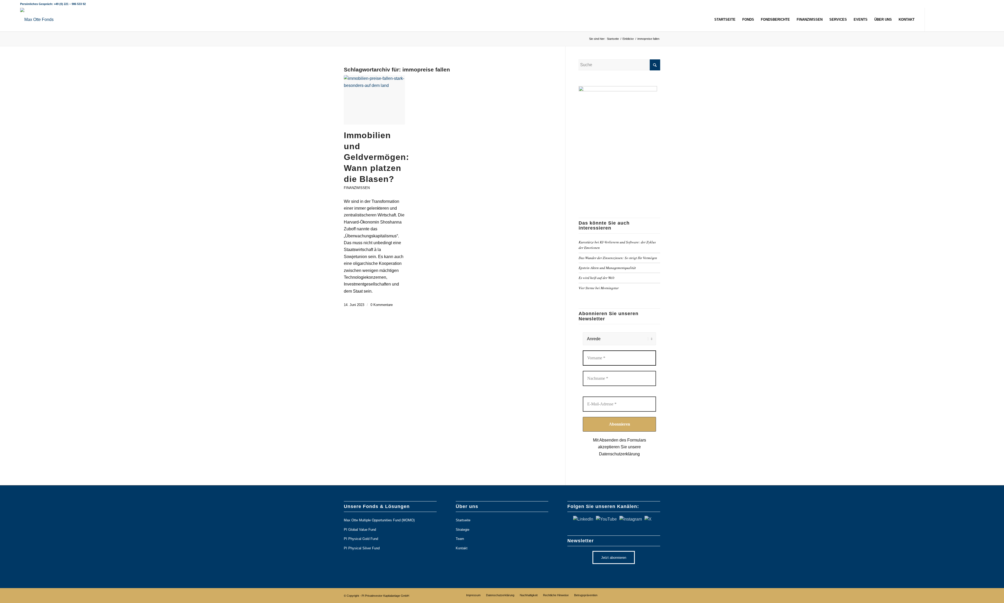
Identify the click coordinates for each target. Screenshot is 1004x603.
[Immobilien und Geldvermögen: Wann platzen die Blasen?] (374, 100)
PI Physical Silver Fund (362, 548)
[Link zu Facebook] (964, 19)
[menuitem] (725, 19)
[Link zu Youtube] (948, 19)
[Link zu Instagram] (956, 19)
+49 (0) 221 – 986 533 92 (70, 3)
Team (460, 539)
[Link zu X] (933, 19)
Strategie (462, 530)
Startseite (463, 520)
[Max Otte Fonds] (37, 19)
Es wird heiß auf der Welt (596, 277)
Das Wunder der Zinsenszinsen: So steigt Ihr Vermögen (618, 257)
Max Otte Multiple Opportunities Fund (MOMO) (379, 520)
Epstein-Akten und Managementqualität (607, 267)
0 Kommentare (381, 305)
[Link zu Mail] (980, 19)
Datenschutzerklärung (619, 454)
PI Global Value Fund (360, 530)
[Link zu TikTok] (972, 19)
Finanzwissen (357, 188)
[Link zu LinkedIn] (941, 19)
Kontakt (461, 548)
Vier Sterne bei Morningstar (599, 287)
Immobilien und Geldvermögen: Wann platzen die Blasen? (376, 157)
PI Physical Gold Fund (361, 539)
